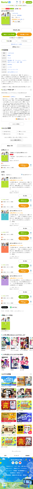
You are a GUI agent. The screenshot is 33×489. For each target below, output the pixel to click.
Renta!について (9, 466)
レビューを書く (17, 21)
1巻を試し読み (16, 30)
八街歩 (2, 369)
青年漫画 (19, 15)
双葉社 (9, 55)
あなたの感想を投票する (16, 140)
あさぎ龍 (22, 369)
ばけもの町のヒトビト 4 (16, 276)
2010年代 (10, 64)
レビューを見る (16, 124)
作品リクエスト (9, 468)
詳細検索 (27, 455)
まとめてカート (27, 174)
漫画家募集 (8, 475)
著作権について (20, 472)
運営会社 (25, 475)
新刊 (5, 455)
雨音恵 (12, 369)
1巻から (3, 174)
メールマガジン (24, 468)
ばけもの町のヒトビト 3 (16, 243)
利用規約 (15, 470)
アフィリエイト (9, 470)
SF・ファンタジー (17, 60)
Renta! (2, 311)
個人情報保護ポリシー (22, 470)
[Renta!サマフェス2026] (9, 2)
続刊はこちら (16, 47)
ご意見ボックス (16, 468)
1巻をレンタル (8, 34)
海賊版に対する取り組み (17, 475)
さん (13, 96)
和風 (21, 62)
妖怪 (18, 62)
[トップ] (4, 2)
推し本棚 (9, 41)
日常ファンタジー (12, 62)
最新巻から (9, 174)
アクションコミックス (13, 69)
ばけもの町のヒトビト (13, 72)
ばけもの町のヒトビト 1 (16, 178)
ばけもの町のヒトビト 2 (16, 210)
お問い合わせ (24, 466)
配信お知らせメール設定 (16, 44)
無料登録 (30, 2)
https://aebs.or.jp (11, 487)
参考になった (20, 119)
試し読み (25, 195)
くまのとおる (15, 13)
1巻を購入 (24, 34)
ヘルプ (15, 466)
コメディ (24, 60)
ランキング (16, 455)
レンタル (10, 67)
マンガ (9, 58)
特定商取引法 (12, 472)
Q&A (19, 466)
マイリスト (25, 41)
